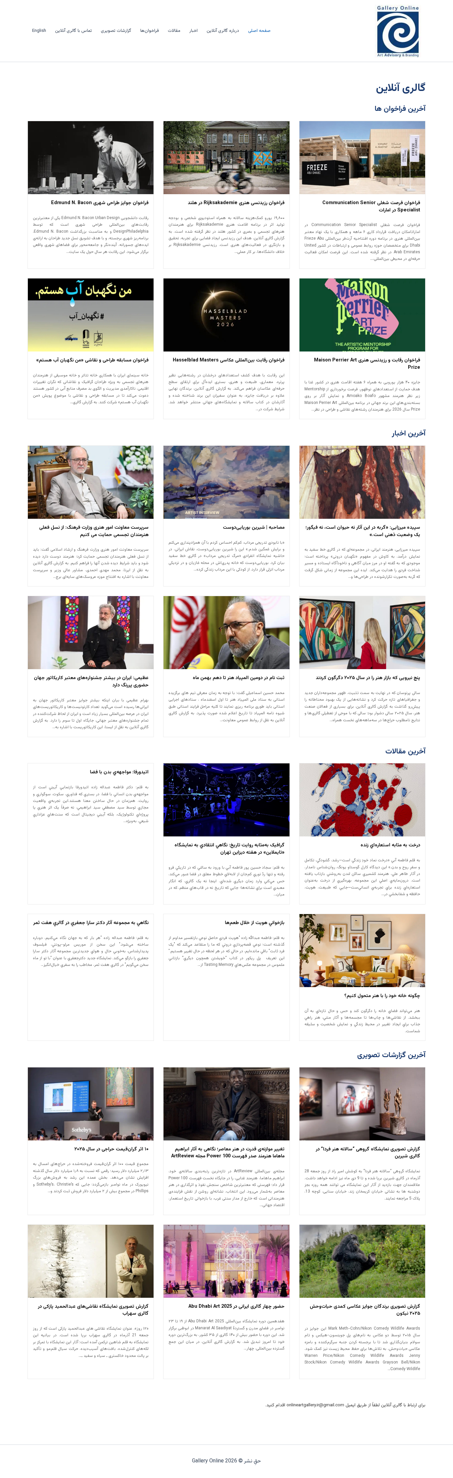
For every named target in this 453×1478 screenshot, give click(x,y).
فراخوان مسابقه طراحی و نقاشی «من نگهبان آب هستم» (92, 360)
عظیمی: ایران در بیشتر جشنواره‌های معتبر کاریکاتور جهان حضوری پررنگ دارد (91, 681)
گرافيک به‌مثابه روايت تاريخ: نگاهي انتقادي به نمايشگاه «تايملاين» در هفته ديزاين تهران (229, 849)
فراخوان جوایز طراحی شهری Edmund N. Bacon (100, 203)
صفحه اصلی (259, 30)
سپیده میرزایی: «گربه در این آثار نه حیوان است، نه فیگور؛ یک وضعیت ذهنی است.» (362, 531)
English (39, 30)
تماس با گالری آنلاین (73, 30)
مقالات (174, 30)
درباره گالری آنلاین (223, 30)
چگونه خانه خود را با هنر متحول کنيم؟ (382, 996)
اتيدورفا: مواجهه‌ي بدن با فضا (119, 772)
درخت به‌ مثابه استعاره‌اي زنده (390, 845)
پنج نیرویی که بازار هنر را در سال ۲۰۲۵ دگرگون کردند (368, 678)
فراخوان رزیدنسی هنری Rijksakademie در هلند (236, 203)
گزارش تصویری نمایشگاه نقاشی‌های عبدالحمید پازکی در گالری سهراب (93, 1310)
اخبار (193, 30)
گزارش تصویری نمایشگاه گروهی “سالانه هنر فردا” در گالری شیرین (368, 1153)
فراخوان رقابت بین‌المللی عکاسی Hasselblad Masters (229, 360)
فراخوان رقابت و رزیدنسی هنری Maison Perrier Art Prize (367, 364)
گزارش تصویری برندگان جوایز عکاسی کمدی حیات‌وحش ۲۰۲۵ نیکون (365, 1310)
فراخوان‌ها (149, 30)
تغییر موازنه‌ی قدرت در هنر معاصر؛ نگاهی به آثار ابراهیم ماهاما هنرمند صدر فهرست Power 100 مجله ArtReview (227, 1153)
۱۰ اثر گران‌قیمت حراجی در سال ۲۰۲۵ (111, 1149)
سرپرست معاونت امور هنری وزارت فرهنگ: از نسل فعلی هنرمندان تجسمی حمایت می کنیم (94, 531)
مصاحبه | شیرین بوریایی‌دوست (254, 527)
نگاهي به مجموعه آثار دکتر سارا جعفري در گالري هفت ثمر (91, 923)
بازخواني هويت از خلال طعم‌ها (255, 923)
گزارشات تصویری (116, 30)
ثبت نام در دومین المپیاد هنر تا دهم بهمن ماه (239, 678)
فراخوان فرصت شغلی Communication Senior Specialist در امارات (371, 206)
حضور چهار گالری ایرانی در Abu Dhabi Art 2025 (236, 1306)
